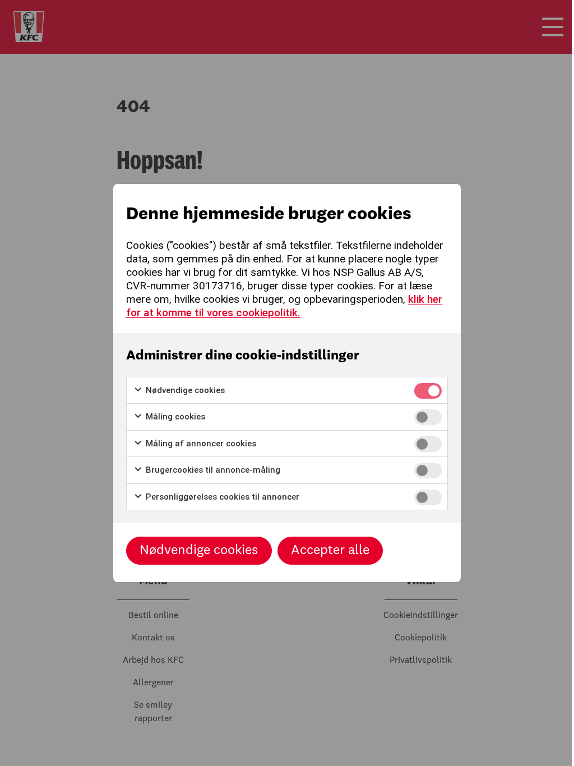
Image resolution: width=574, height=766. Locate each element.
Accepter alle (330, 550)
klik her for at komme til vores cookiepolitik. (284, 306)
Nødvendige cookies (184, 390)
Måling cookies (174, 417)
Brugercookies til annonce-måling (212, 470)
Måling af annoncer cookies (200, 444)
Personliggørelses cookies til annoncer (221, 497)
